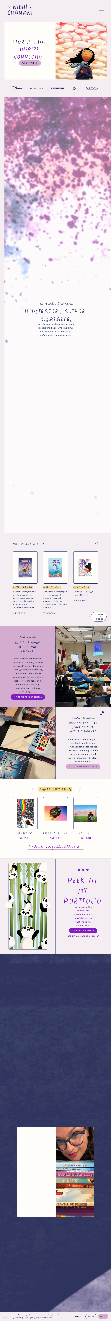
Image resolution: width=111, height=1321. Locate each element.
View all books (99, 612)
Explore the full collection (55, 842)
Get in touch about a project (83, 931)
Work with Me (29, 58)
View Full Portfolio (83, 926)
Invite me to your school (28, 692)
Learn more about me (35, 1201)
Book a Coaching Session (83, 762)
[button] (9, 901)
